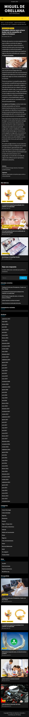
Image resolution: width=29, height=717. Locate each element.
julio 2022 (4, 327)
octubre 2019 (5, 357)
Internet (4, 529)
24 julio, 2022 (5, 680)
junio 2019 (4, 367)
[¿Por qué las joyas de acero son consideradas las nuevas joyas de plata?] (14, 220)
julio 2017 (4, 422)
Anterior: (13, 167)
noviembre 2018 (6, 381)
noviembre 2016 (6, 444)
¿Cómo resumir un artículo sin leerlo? (11, 300)
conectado (15, 269)
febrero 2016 (5, 468)
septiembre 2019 (6, 359)
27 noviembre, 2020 (6, 259)
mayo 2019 (4, 370)
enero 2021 (5, 340)
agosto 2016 (5, 452)
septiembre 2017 (6, 416)
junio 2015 (4, 487)
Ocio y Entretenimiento (7, 227)
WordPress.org (5, 571)
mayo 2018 (4, 397)
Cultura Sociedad (6, 28)
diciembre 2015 (6, 474)
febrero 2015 (5, 495)
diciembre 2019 (6, 354)
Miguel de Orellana (14, 9)
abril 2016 (4, 463)
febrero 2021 (5, 337)
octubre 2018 (5, 384)
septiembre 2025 (6, 318)
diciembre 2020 (6, 343)
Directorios (4, 518)
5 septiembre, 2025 (6, 601)
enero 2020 (5, 351)
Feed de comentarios (7, 569)
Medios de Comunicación (8, 532)
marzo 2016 (5, 466)
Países (3, 543)
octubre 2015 (5, 479)
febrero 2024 (5, 324)
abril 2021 (4, 332)
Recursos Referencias (7, 546)
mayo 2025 (4, 321)
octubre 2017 (5, 414)
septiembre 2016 (6, 449)
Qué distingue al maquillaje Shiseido (11, 257)
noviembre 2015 (6, 476)
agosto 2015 (5, 485)
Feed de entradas (6, 566)
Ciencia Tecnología (6, 510)
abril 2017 (4, 430)
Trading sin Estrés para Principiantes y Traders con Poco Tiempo (14, 288)
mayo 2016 (4, 460)
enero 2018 (5, 406)
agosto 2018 (5, 389)
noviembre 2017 (6, 411)
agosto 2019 (5, 362)
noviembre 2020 (6, 346)
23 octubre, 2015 (6, 36)
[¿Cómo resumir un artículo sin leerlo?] (14, 668)
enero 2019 (5, 378)
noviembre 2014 (6, 501)
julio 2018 (4, 392)
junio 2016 (4, 457)
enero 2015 (5, 498)
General (12, 28)
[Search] (27, 18)
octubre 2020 (5, 348)
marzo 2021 (5, 335)
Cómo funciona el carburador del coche (11, 303)
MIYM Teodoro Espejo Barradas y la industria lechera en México (13, 296)
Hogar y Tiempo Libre (19, 225)
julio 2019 (4, 365)
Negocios (4, 538)
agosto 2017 (5, 419)
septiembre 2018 (6, 387)
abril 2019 (4, 373)
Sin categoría (5, 552)
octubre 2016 (5, 446)
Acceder (4, 563)
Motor (3, 535)
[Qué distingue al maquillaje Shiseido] (14, 246)
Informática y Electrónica (8, 526)
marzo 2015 (5, 493)
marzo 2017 (5, 433)
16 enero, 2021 (5, 234)
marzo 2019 (5, 376)
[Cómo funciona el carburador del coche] (14, 694)
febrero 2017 (5, 436)
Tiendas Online (10, 201)
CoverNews (11, 714)
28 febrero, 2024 (6, 655)
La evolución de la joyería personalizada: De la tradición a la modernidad (13, 205)
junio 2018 (4, 395)
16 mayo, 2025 (5, 208)
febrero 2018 (5, 403)
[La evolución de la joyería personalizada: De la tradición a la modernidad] (14, 194)
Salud (3, 549)
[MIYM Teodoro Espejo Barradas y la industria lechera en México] (14, 641)
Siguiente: (13, 174)
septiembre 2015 (6, 482)
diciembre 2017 (6, 408)
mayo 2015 (4, 490)
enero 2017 (5, 438)
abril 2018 (4, 400)
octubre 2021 (5, 329)
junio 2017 (4, 425)
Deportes (4, 515)
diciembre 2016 (6, 441)
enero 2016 (5, 471)
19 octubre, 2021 (6, 706)
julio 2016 (4, 455)
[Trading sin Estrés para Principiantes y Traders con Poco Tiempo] (14, 587)
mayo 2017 (4, 427)
